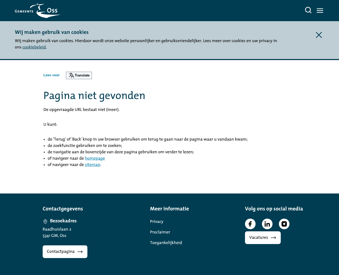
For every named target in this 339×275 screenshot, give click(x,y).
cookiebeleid (34, 47)
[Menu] (320, 10)
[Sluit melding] (319, 35)
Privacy (156, 222)
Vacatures (258, 238)
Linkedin (267, 224)
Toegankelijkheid (166, 243)
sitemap (92, 165)
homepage (95, 158)
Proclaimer (160, 232)
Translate (82, 75)
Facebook (250, 224)
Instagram (284, 224)
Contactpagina (61, 252)
